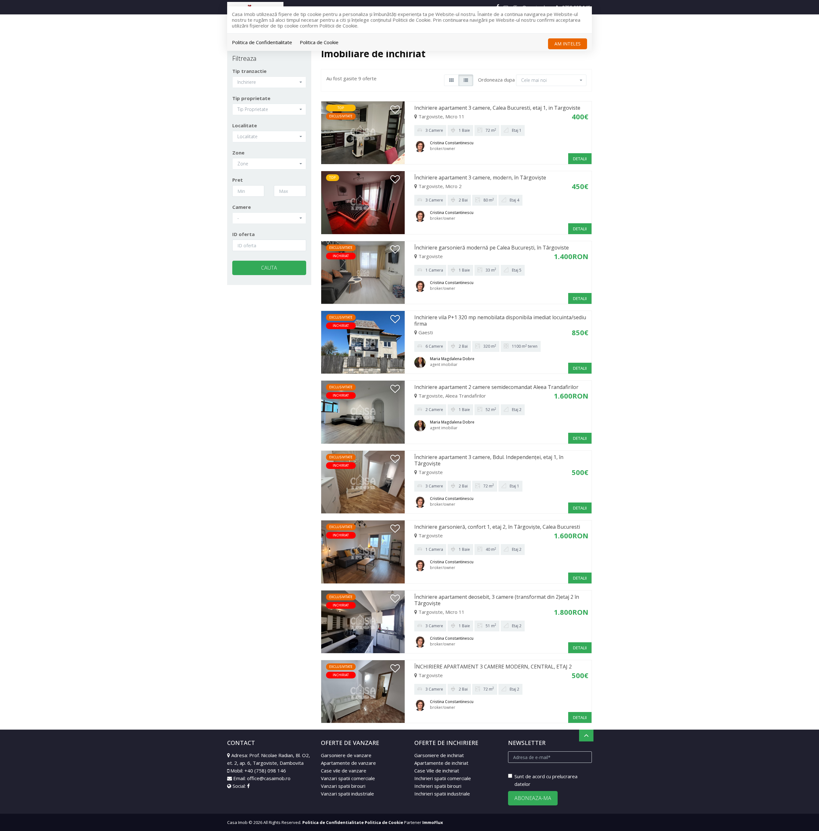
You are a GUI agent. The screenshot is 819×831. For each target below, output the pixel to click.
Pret (237, 180)
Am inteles (567, 44)
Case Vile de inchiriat (436, 770)
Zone (238, 152)
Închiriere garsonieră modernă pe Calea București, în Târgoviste (491, 247)
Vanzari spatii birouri (343, 786)
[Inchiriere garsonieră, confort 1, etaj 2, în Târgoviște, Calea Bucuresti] (363, 551)
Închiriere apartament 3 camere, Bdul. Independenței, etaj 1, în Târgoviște (488, 460)
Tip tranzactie (249, 71)
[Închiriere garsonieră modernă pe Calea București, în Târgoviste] (363, 272)
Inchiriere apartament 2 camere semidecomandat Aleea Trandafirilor (496, 387)
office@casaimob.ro (268, 778)
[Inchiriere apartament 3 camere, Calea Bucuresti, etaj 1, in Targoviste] (363, 132)
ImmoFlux (432, 822)
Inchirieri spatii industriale (442, 793)
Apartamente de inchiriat (441, 763)
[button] (269, 82)
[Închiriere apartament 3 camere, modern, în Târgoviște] (363, 202)
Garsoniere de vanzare (346, 755)
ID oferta (243, 234)
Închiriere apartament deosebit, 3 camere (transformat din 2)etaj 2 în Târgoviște (496, 600)
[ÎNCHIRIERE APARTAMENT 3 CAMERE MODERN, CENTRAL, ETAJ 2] (363, 691)
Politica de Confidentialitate (262, 42)
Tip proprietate (251, 98)
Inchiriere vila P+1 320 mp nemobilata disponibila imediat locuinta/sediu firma (500, 320)
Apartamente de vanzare (348, 763)
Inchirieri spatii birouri (437, 786)
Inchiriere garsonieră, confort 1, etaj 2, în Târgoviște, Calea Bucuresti (497, 526)
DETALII (580, 159)
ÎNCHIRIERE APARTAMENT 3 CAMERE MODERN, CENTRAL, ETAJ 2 (493, 666)
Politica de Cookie (319, 42)
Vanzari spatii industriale (347, 793)
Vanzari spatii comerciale (348, 778)
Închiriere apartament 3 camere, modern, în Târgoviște (480, 177)
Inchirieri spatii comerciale (442, 778)
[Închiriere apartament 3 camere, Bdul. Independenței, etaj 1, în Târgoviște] (363, 481)
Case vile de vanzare (343, 770)
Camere (241, 207)
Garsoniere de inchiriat (439, 755)
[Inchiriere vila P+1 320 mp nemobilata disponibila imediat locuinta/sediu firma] (363, 341)
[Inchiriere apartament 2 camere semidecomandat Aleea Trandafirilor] (363, 411)
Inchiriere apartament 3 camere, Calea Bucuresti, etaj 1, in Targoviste (497, 107)
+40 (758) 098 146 (265, 770)
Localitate (244, 125)
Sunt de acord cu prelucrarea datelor (545, 780)
